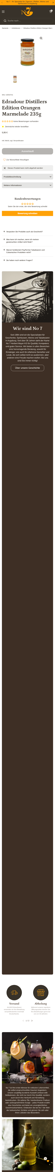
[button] (50, 11)
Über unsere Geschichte (27, 368)
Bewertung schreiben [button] (27, 213)
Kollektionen (16, 28)
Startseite (5, 28)
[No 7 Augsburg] (27, 12)
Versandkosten (18, 141)
